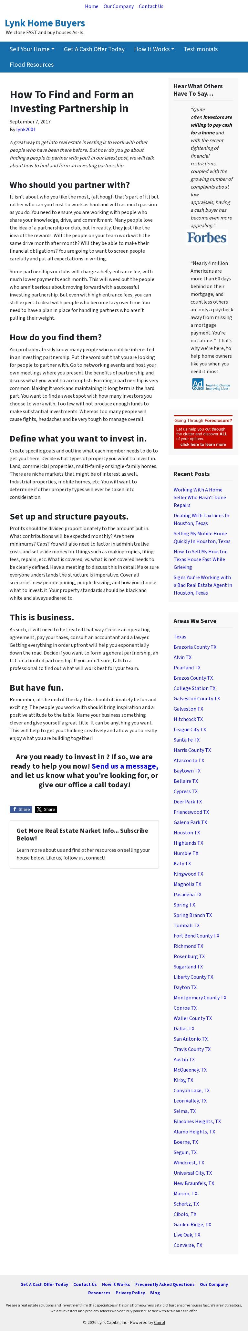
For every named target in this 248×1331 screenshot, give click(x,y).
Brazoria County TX (195, 647)
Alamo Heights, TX (194, 1131)
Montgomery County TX (200, 997)
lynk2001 (26, 129)
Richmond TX (188, 946)
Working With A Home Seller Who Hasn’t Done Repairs (200, 497)
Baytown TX (187, 770)
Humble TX (186, 853)
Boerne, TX (186, 1142)
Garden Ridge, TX (192, 1224)
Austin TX (184, 1059)
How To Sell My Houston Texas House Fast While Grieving (201, 559)
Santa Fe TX (187, 739)
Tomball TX (187, 925)
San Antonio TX (191, 1039)
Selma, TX (185, 1111)
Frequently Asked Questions (165, 1284)
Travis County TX (192, 1049)
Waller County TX (193, 1018)
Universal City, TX (193, 1173)
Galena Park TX (190, 822)
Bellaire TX (186, 781)
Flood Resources (32, 64)
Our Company (119, 6)
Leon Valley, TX (190, 1100)
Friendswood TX (191, 812)
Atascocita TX (189, 760)
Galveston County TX (197, 698)
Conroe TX (185, 1008)
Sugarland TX (188, 966)
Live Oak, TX (187, 1235)
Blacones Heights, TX (197, 1121)
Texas (180, 636)
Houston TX (187, 832)
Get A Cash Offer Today (94, 49)
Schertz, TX (186, 1204)
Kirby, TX (183, 1080)
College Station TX (194, 688)
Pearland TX (187, 667)
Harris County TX (192, 750)
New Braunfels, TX (194, 1183)
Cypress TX (186, 791)
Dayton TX (185, 987)
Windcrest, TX (189, 1162)
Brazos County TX (193, 678)
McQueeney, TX (190, 1070)
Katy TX (182, 863)
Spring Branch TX (193, 915)
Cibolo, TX (185, 1214)
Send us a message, (125, 766)
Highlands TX (188, 843)
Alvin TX (182, 657)
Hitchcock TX (188, 719)
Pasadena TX (188, 894)
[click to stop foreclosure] (203, 432)
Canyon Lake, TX (192, 1090)
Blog (155, 1293)
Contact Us (151, 6)
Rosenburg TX (189, 956)
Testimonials (201, 49)
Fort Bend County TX (196, 935)
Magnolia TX (187, 884)
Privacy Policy (130, 1293)
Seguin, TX (185, 1152)
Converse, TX (188, 1245)
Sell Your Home (30, 49)
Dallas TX (184, 1028)
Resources (99, 1293)
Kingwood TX (188, 874)
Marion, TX (185, 1193)
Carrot (159, 1322)
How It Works (152, 49)
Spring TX (184, 904)
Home (91, 6)
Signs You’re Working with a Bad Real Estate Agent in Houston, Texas (203, 585)
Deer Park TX (188, 801)
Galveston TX (188, 709)
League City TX (190, 729)
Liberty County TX (193, 977)
